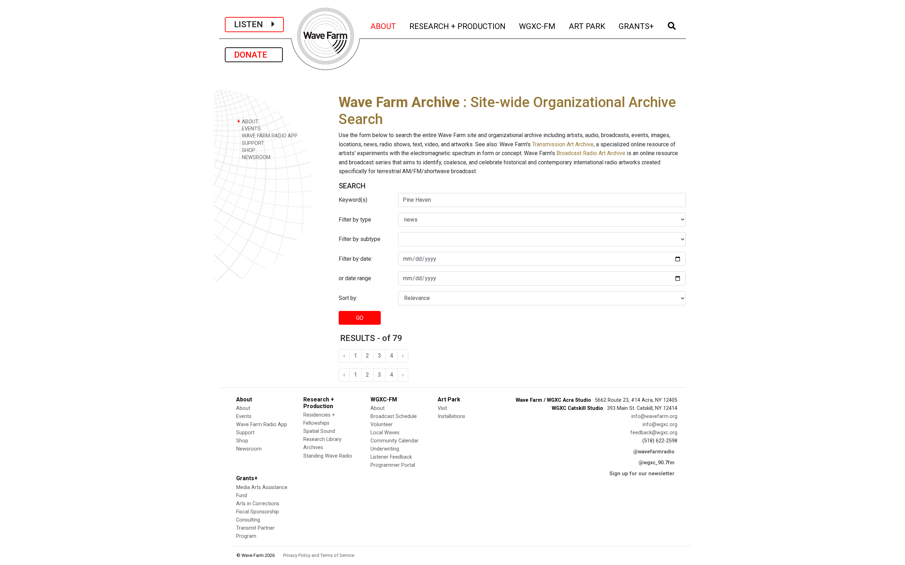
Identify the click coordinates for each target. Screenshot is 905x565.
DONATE (254, 55)
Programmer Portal (392, 465)
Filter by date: (355, 258)
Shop (242, 441)
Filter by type (355, 219)
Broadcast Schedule (393, 416)
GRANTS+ (636, 26)
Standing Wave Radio (327, 456)
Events (243, 416)
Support (245, 433)
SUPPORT (252, 143)
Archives (313, 448)
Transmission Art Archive (563, 144)
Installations (451, 416)
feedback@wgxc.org (653, 433)
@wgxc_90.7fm (656, 463)
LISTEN (253, 24)
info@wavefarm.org (654, 416)
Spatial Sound (319, 431)
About (243, 408)
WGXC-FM (537, 26)
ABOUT (383, 26)
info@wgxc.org (660, 425)
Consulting (248, 520)
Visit (442, 408)
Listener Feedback (391, 457)
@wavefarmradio (654, 452)
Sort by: (348, 298)
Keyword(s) (353, 199)
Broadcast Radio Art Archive (590, 153)
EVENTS (250, 129)
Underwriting (384, 449)
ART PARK (587, 26)
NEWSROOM (255, 157)
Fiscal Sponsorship (257, 512)
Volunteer (381, 425)
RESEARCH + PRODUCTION (457, 26)
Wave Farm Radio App (261, 425)
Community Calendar (394, 441)
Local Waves (384, 433)
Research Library (322, 439)
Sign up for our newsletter (642, 474)
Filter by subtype (359, 239)
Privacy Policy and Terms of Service (318, 555)
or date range (355, 278)
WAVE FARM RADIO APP (269, 136)
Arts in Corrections (257, 504)
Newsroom (249, 449)
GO (359, 317)
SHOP (247, 150)
